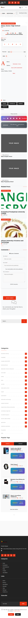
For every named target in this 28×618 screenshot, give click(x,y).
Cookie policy (16, 611)
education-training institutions (8, 23)
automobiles (3, 395)
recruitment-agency (5, 414)
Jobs (2, 433)
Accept (11, 614)
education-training (18, 34)
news (4, 563)
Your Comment (6, 271)
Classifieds (3, 430)
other (2, 380)
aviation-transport (4, 403)
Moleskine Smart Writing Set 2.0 (17, 480)
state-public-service (5, 388)
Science (4, 103)
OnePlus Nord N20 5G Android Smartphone (16, 449)
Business (21, 103)
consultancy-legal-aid (5, 411)
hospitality (3, 357)
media (2, 376)
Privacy (4, 582)
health (2, 391)
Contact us (5, 591)
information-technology (6, 399)
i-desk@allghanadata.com (7, 550)
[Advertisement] (14, 335)
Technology (12, 103)
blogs (4, 568)
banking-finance (4, 365)
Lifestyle (5, 106)
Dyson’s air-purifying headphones (16, 496)
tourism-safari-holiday (5, 418)
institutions (10, 13)
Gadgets (8, 443)
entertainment (6, 567)
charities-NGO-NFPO (5, 361)
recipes (4, 570)
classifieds (5, 572)
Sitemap (4, 590)
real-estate (3, 372)
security (2, 384)
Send (23, 603)
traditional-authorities (5, 426)
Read (20, 33)
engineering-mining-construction (8, 407)
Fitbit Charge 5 (14, 464)
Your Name (5, 256)
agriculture (3, 422)
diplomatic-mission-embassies (7, 368)
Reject (18, 614)
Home (3, 13)
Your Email (5, 262)
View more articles (14, 509)
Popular (20, 443)
